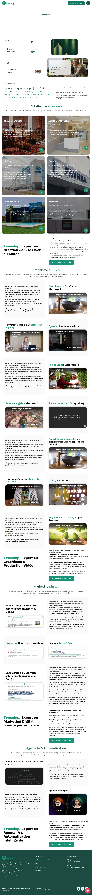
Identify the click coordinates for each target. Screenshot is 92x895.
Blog (36, 863)
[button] (88, 3)
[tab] (58, 87)
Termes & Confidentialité (44, 890)
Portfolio (38, 870)
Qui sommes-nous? (42, 860)
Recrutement (40, 867)
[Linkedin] (78, 889)
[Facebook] (82, 889)
